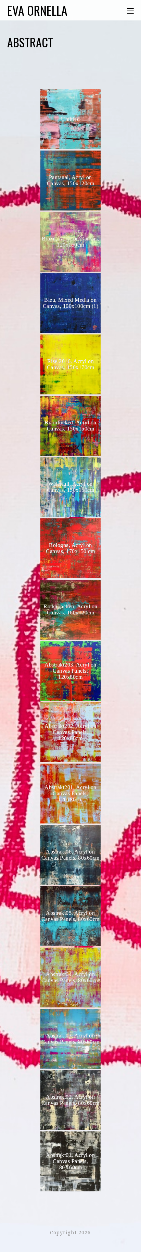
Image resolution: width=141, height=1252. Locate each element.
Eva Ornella (37, 10)
